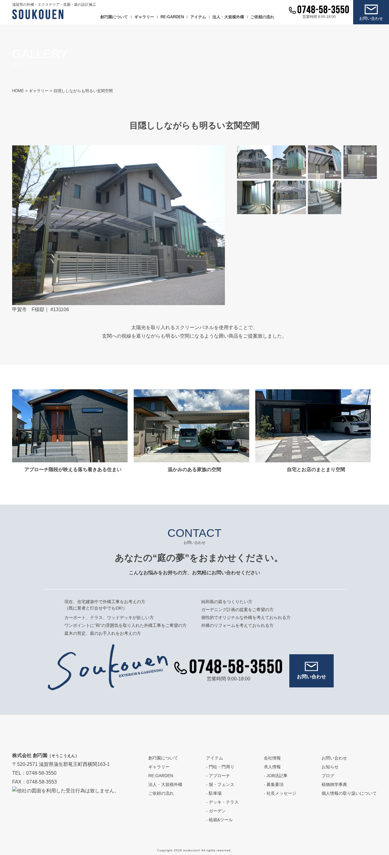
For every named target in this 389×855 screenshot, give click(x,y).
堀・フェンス (221, 784)
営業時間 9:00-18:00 (319, 17)
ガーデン (217, 811)
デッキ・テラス (224, 802)
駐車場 (215, 793)
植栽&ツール (221, 820)
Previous (21, 225)
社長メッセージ (281, 793)
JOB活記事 (277, 775)
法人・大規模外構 (228, 17)
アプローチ (219, 775)
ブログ (328, 775)
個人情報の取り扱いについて (349, 793)
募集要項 (275, 784)
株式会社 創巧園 (45, 755)
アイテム (198, 17)
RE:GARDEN (172, 17)
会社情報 (272, 758)
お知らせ (330, 767)
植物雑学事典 (334, 784)
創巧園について (114, 17)
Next (214, 225)
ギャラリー (144, 17)
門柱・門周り (221, 767)
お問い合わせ (371, 18)
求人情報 (272, 767)
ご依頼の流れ (262, 17)
